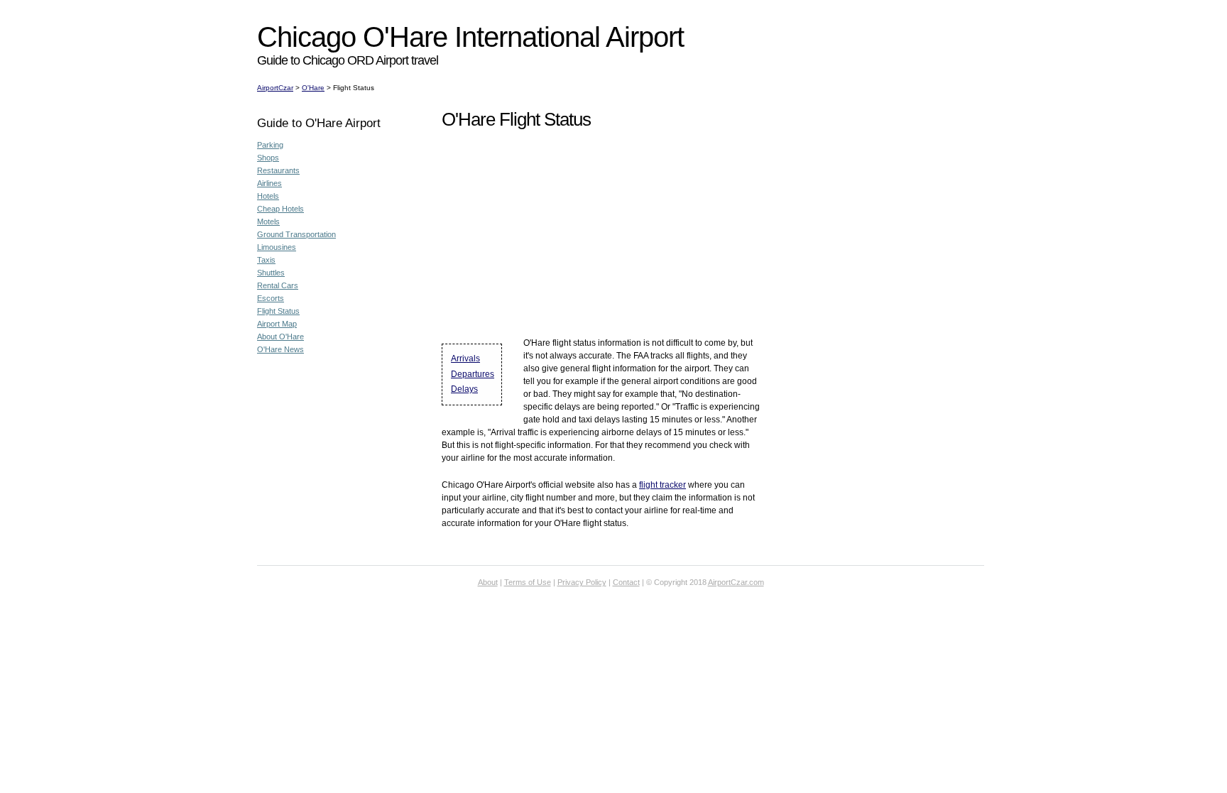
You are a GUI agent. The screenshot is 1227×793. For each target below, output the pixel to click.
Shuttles (271, 272)
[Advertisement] (515, 5)
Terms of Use (527, 582)
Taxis (266, 260)
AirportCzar (275, 88)
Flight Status (278, 311)
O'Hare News (280, 349)
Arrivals (465, 358)
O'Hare (313, 88)
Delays (464, 389)
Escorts (270, 298)
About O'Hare (280, 336)
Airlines (269, 183)
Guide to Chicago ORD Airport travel (347, 60)
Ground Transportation (296, 234)
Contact (626, 582)
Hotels (268, 196)
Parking (270, 145)
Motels (268, 221)
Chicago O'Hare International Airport (470, 37)
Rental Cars (277, 285)
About (488, 582)
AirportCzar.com (736, 582)
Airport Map (277, 323)
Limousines (276, 247)
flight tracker (662, 485)
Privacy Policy (581, 582)
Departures (472, 374)
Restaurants (278, 170)
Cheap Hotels (280, 208)
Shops (268, 157)
